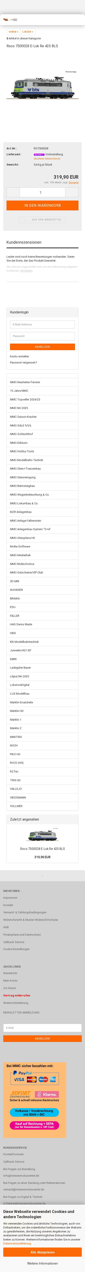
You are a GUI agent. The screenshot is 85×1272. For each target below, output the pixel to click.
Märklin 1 (15, 719)
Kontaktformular (13, 1154)
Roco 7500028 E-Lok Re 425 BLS (42, 849)
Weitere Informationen (42, 1263)
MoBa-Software (20, 546)
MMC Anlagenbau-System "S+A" (30, 529)
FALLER (14, 615)
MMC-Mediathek (20, 555)
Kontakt (8, 905)
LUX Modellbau (19, 693)
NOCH (14, 745)
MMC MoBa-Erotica (22, 564)
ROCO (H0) (17, 762)
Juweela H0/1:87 (20, 650)
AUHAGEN (16, 589)
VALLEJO (16, 788)
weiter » (13, 31)
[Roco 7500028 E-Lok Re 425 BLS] (42, 85)
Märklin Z (16, 728)
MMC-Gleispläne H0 (22, 538)
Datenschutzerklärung (17, 1243)
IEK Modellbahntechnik (24, 641)
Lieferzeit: (14, 154)
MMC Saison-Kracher (23, 416)
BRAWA (15, 598)
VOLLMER (16, 806)
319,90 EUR (42, 857)
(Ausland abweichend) (47, 158)
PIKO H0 (15, 754)
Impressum (10, 897)
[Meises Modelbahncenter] (8, 19)
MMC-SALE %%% (20, 425)
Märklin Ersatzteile (21, 702)
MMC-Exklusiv (18, 442)
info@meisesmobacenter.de (21, 1175)
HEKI (13, 633)
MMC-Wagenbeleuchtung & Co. (29, 494)
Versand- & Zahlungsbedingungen (24, 912)
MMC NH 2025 (19, 408)
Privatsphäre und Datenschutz (22, 934)
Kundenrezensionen (24, 242)
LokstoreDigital (19, 685)
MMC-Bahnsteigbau (22, 485)
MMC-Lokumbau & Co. (24, 503)
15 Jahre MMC (19, 390)
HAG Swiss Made (21, 624)
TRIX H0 (15, 780)
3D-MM (14, 581)
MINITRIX (16, 737)
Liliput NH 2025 (19, 676)
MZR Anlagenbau (21, 512)
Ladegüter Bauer (20, 667)
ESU (12, 607)
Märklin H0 (16, 711)
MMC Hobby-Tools (22, 451)
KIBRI (13, 659)
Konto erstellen (19, 356)
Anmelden (26, 270)
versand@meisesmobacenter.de (23, 1189)
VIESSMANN (18, 797)
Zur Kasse (9, 988)
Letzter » (27, 31)
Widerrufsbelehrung (15, 1003)
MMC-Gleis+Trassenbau (25, 468)
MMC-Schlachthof (21, 434)
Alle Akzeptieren (43, 1252)
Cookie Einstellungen (16, 949)
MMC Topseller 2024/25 (25, 399)
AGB (6, 927)
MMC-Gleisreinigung (23, 477)
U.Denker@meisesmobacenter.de (24, 1203)
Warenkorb (10, 973)
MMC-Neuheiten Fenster (25, 382)
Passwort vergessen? (23, 362)
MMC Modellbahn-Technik (26, 460)
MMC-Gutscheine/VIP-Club (26, 572)
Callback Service (13, 942)
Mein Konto (10, 980)
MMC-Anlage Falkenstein (25, 520)
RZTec (14, 771)
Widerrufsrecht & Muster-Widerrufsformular (30, 919)
